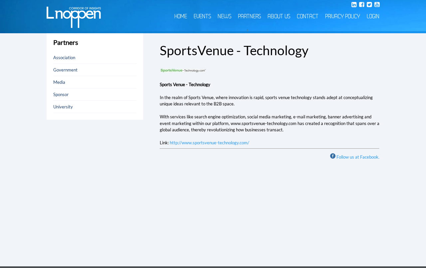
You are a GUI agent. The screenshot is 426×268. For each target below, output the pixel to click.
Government (65, 69)
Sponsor (61, 94)
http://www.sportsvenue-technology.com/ (209, 142)
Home (180, 16)
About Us (279, 16)
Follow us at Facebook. (357, 157)
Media (59, 82)
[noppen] (74, 24)
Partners (249, 16)
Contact (308, 16)
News (224, 16)
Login (373, 16)
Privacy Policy (342, 16)
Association (64, 57)
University (63, 106)
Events (202, 16)
